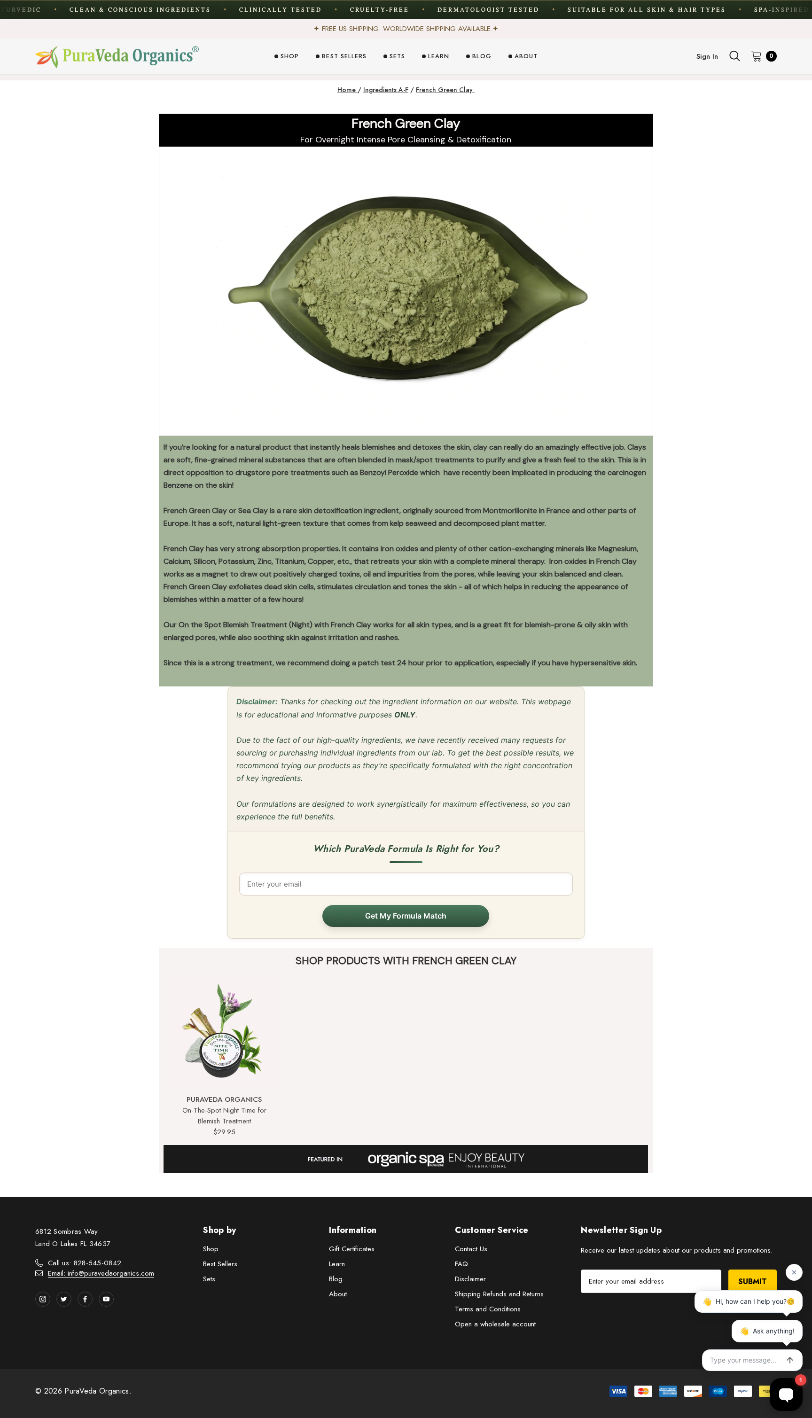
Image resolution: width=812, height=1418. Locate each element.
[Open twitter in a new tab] (63, 1299)
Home (347, 89)
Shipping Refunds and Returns (499, 1294)
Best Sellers (220, 1264)
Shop (211, 1249)
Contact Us (471, 1249)
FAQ (461, 1264)
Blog (336, 1279)
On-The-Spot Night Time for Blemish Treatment (224, 1115)
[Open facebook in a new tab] (85, 1299)
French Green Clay (445, 89)
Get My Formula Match (405, 915)
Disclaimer (470, 1279)
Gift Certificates (352, 1249)
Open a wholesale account (495, 1324)
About (338, 1294)
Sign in (707, 56)
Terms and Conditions (488, 1309)
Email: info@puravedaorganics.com (101, 1273)
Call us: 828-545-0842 (84, 1263)
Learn (337, 1264)
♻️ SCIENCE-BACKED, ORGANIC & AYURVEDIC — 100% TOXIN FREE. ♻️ (406, 28)
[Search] (734, 56)
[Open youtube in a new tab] (106, 1299)
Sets (209, 1279)
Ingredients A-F (385, 89)
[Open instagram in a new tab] (42, 1299)
